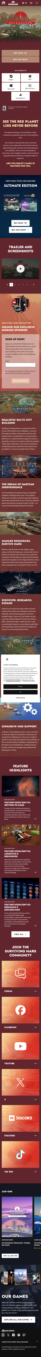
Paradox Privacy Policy (28, 680)
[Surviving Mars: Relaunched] (37, 1342)
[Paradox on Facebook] (13, 1335)
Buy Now (18, 223)
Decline (20, 686)
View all (19, 934)
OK (20, 692)
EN (26, 3)
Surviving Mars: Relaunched (15, 1342)
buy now (18, 53)
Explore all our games (16, 1320)
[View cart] (31, 3)
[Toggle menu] (36, 3)
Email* (7, 361)
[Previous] (7, 284)
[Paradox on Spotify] (18, 1335)
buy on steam (20, 59)
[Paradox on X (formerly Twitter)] (8, 1335)
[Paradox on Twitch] (24, 1335)
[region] (20, 678)
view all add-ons (10, 1256)
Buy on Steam (19, 230)
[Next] (33, 284)
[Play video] (20, 268)
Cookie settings (20, 697)
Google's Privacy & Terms (13, 680)
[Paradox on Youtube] (3, 1335)
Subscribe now (22, 381)
